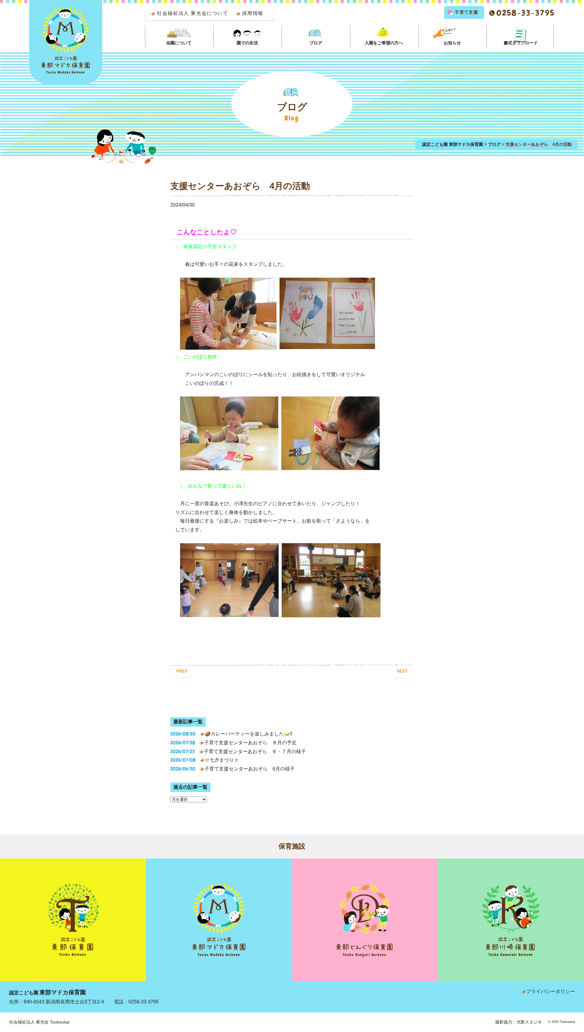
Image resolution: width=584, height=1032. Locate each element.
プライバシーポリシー (550, 991)
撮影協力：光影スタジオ (518, 1022)
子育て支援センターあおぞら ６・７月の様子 (255, 751)
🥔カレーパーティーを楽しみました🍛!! (248, 733)
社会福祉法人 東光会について (192, 13)
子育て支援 (466, 12)
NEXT (402, 671)
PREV (181, 671)
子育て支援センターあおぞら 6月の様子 (249, 768)
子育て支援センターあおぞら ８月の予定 (250, 742)
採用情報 (252, 13)
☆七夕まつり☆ (222, 760)
